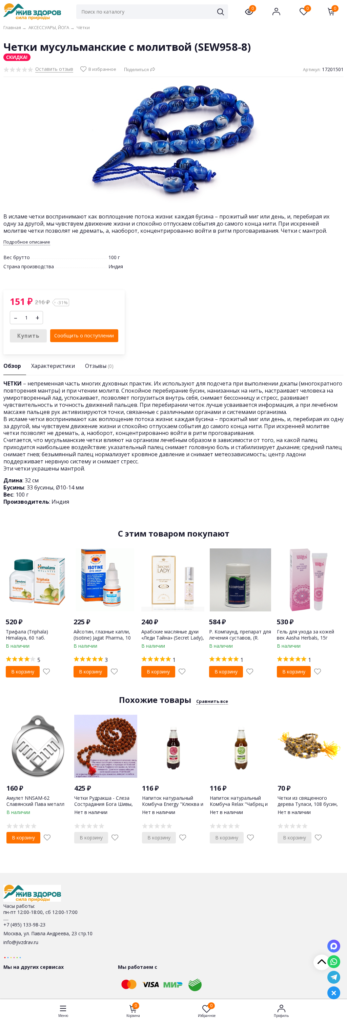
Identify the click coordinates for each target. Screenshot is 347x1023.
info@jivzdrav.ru (20, 942)
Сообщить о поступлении (84, 335)
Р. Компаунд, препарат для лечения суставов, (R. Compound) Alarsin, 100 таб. (240, 640)
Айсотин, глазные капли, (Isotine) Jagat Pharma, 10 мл (102, 637)
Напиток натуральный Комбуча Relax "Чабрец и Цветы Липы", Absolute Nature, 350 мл (239, 807)
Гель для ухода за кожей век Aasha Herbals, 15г (305, 634)
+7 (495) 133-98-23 (24, 924)
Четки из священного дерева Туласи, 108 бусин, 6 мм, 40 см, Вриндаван (308, 804)
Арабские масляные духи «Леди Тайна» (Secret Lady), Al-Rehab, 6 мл (172, 637)
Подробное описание (26, 242)
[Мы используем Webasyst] (12, 957)
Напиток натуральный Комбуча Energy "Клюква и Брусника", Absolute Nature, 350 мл (173, 807)
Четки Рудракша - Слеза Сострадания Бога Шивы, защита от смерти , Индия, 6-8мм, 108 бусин (105, 807)
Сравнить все (212, 701)
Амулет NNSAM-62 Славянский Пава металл (35, 801)
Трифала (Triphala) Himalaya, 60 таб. (27, 634)
